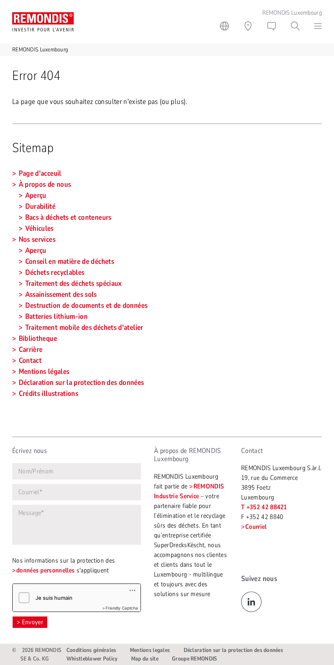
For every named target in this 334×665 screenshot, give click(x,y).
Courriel (255, 526)
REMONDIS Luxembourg (40, 49)
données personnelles (45, 570)
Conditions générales (91, 650)
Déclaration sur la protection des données (233, 650)
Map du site (144, 659)
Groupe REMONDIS (194, 659)
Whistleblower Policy (92, 659)
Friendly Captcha (121, 607)
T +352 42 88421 (264, 507)
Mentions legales (150, 650)
